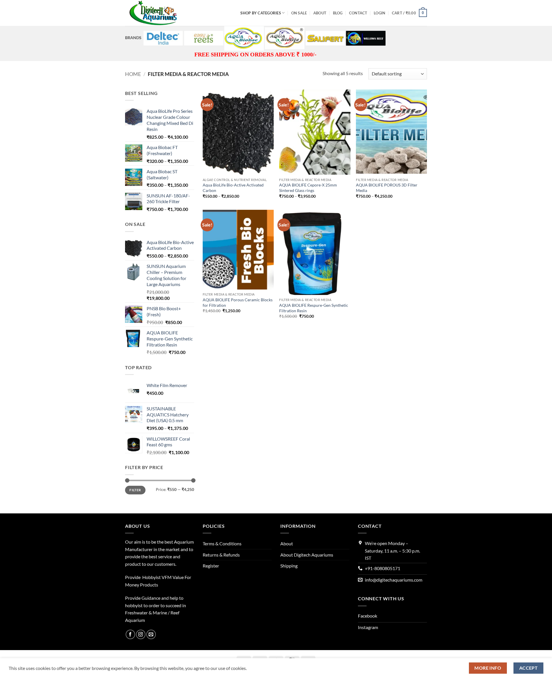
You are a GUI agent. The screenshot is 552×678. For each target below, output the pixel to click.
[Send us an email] (151, 634)
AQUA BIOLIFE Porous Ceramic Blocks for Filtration (238, 302)
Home (133, 74)
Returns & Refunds (221, 554)
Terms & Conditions (222, 543)
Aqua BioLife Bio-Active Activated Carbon (233, 187)
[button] (379, 13)
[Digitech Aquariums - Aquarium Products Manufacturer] (154, 13)
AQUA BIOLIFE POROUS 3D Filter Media (386, 187)
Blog (338, 13)
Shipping (289, 565)
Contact (358, 13)
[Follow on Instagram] (140, 634)
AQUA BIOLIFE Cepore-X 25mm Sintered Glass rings (308, 187)
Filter (135, 490)
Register (211, 565)
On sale (299, 13)
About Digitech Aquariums (306, 554)
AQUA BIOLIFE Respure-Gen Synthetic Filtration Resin (313, 308)
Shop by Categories (260, 13)
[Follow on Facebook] (130, 634)
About (319, 13)
